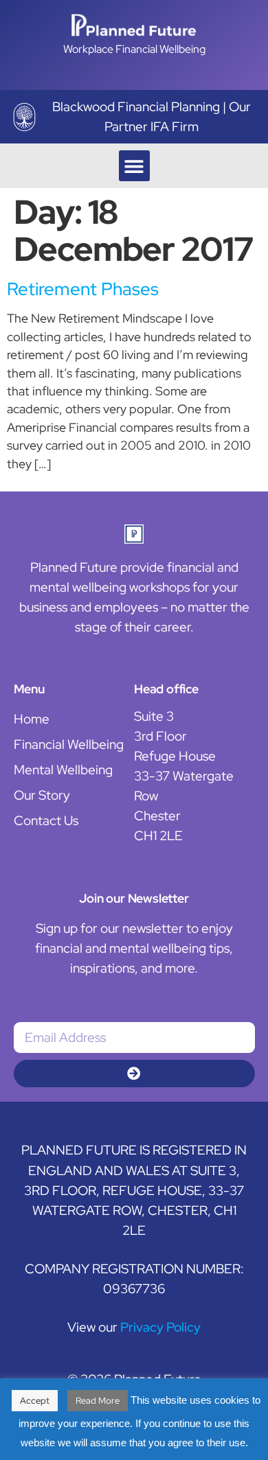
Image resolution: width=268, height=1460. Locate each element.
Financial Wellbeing (69, 744)
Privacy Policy (160, 1327)
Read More (98, 1400)
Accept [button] (34, 1400)
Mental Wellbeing (63, 769)
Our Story (42, 795)
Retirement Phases (83, 289)
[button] (134, 165)
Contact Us (46, 820)
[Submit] (134, 1073)
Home (31, 719)
